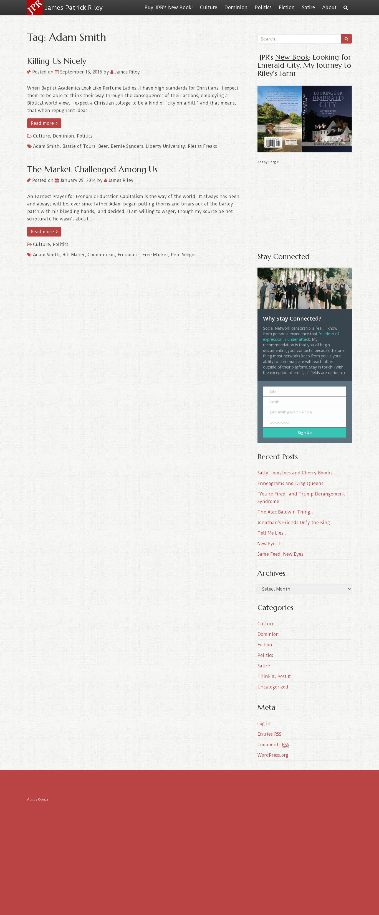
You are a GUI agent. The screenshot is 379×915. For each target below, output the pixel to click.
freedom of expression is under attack (301, 336)
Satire (308, 7)
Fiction (287, 7)
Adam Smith (46, 146)
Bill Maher (73, 254)
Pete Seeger (183, 254)
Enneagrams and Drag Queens (290, 483)
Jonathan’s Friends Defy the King (293, 522)
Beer (103, 146)
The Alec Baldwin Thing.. (285, 512)
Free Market (155, 254)
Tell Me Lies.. (271, 533)
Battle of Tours (78, 146)
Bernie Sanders (127, 146)
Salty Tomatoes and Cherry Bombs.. (296, 473)
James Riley (126, 72)
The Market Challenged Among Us (92, 169)
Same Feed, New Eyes (280, 554)
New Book (292, 57)
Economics (129, 254)
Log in (264, 723)
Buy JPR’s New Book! (169, 7)
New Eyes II (269, 543)
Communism (101, 254)
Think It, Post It (274, 676)
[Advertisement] (304, 204)
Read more (43, 123)
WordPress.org (272, 755)
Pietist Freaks (202, 146)
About (329, 7)
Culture (208, 7)
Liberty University (165, 146)
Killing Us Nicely (56, 61)
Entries (269, 734)
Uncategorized (272, 687)
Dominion (235, 7)
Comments (273, 744)
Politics (263, 7)
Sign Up (305, 432)
